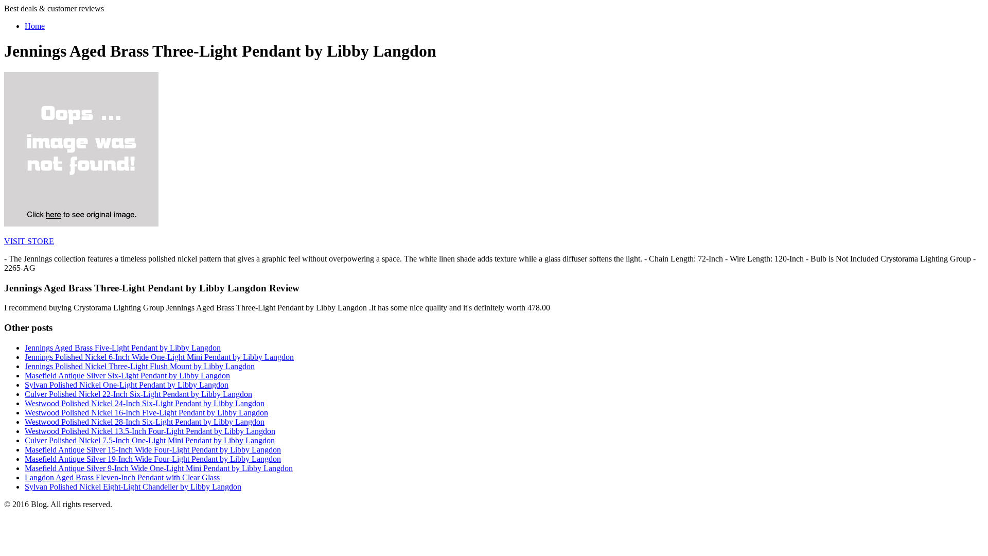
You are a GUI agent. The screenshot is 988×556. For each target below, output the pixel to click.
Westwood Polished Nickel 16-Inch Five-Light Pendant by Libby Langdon (146, 412)
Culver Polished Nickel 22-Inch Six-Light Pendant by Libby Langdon (138, 394)
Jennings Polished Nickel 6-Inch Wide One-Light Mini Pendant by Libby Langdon (159, 357)
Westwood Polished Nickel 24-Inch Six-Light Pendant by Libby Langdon (144, 403)
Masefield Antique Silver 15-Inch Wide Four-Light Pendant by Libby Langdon (153, 449)
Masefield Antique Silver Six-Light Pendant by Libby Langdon (127, 375)
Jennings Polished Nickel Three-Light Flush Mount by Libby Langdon (140, 366)
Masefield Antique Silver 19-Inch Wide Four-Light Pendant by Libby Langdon (153, 459)
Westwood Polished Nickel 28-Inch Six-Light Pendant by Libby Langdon (144, 422)
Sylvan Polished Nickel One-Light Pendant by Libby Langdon (126, 384)
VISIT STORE (29, 241)
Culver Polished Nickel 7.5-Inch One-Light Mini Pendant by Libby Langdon (150, 440)
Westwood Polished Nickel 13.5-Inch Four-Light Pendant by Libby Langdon (150, 431)
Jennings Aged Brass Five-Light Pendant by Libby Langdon (123, 347)
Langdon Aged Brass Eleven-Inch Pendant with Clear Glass (122, 477)
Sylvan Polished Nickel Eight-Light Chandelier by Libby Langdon (133, 486)
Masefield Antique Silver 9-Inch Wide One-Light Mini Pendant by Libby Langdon (159, 468)
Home (35, 26)
